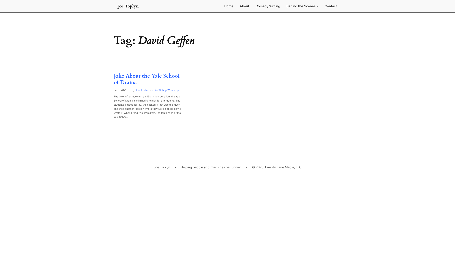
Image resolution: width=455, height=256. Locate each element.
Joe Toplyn (128, 6)
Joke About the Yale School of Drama (147, 79)
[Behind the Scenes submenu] (317, 6)
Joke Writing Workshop (165, 90)
